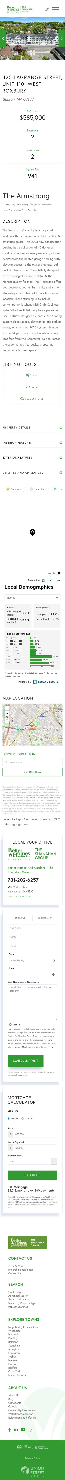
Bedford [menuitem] (12, 1367)
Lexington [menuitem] (14, 1353)
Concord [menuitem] (13, 1364)
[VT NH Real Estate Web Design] (32, 1471)
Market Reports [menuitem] (17, 1375)
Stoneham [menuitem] (14, 1345)
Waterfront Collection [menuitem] (20, 1414)
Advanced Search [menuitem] (18, 1295)
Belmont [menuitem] (13, 1341)
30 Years (15, 1118)
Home (5, 819)
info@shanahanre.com (20, 1269)
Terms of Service (16, 1075)
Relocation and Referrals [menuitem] (22, 1417)
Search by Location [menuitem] (19, 1299)
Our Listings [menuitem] (15, 1292)
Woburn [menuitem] (12, 1356)
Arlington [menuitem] (13, 1349)
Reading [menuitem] (13, 1338)
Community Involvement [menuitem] (22, 1410)
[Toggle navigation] (55, 9)
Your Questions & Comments (23, 981)
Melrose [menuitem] (12, 1360)
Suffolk (35, 819)
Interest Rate (15, 1155)
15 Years (29, 1118)
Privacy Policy (47, 1047)
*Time (11, 968)
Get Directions (32, 772)
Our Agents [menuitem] (14, 1402)
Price (10, 1128)
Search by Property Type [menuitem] (22, 1303)
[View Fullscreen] (7, 720)
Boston (46, 819)
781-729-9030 (16, 1266)
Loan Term (13, 1110)
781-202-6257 (23, 880)
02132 (56, 819)
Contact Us (13, 897)
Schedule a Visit (45, 918)
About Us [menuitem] (13, 1395)
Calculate (32, 1175)
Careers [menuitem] (12, 1406)
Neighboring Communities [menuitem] (23, 1327)
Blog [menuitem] (11, 1399)
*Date (11, 954)
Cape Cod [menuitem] (14, 1371)
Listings (16, 819)
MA (26, 819)
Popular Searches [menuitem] (18, 1306)
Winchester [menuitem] (14, 1330)
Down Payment (16, 1141)
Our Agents (25, 897)
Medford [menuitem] (13, 1334)
